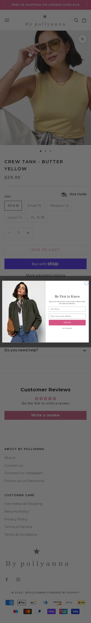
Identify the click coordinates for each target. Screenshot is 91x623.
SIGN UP (67, 322)
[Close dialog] (86, 283)
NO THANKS (67, 328)
